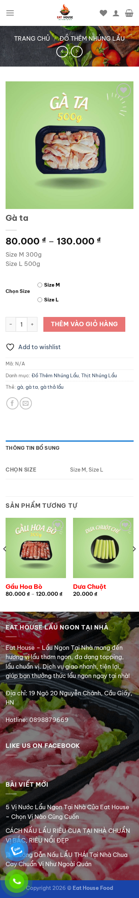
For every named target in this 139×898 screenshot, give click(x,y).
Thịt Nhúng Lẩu (99, 375)
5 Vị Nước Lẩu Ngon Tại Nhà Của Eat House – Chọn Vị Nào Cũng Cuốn (67, 811)
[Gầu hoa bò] (36, 548)
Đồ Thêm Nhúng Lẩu (92, 38)
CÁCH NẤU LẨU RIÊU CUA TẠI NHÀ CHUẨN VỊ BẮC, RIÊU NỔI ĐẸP (68, 835)
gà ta (32, 387)
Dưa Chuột (89, 587)
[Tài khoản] (116, 13)
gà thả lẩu (51, 387)
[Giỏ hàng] (129, 13)
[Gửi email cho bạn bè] (26, 403)
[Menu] (10, 13)
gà (20, 387)
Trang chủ (32, 38)
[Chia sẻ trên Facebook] (12, 403)
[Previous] (5, 564)
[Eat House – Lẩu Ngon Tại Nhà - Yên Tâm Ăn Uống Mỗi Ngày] (65, 13)
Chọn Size (18, 291)
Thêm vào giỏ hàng (84, 324)
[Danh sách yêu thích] (103, 13)
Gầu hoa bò (24, 587)
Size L (51, 300)
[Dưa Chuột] (103, 548)
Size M (52, 285)
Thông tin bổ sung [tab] (32, 448)
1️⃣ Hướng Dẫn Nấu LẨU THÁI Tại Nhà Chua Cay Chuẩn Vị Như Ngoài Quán (67, 859)
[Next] (134, 564)
